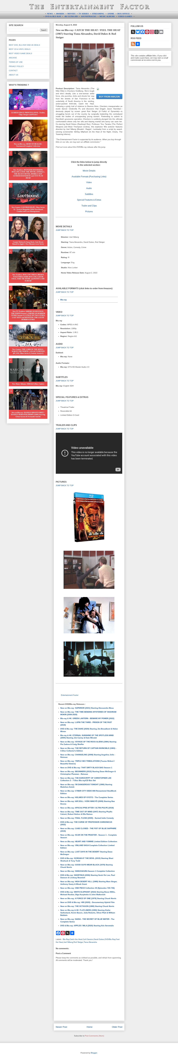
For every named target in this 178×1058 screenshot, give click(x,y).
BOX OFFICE (123, 14)
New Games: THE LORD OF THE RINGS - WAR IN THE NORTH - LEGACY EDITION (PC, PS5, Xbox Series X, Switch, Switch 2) (28, 351)
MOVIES (71, 14)
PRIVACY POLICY (16, 66)
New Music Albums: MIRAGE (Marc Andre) (28, 384)
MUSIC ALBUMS (107, 16)
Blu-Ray (66, 939)
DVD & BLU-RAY (53, 16)
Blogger (94, 1053)
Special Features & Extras (89, 200)
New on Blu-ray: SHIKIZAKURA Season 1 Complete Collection (87, 871)
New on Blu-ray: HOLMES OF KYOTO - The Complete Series (86, 797)
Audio (89, 188)
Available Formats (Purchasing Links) (89, 176)
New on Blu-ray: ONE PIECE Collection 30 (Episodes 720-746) (87, 888)
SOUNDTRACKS (88, 16)
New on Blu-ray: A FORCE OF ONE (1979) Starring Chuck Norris (88, 898)
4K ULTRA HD (71, 16)
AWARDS (60, 14)
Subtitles (89, 194)
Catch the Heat (76, 939)
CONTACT (13, 70)
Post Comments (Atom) (94, 1036)
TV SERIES (84, 14)
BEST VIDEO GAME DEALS (20, 53)
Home (89, 1027)
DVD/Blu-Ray (110, 939)
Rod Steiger (78, 942)
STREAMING (98, 14)
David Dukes (99, 939)
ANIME (110, 14)
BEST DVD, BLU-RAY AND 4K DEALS (24, 45)
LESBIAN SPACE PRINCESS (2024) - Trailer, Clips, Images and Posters (28, 114)
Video (89, 182)
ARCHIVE (13, 58)
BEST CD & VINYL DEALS (19, 49)
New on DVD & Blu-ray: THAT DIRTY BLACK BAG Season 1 (86, 768)
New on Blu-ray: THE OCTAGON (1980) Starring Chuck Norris (87, 906)
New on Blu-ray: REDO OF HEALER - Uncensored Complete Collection (28, 145)
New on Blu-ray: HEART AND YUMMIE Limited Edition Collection (88, 841)
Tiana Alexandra (90, 942)
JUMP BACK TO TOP (64, 230)
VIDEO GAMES (125, 16)
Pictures (89, 211)
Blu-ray (63, 300)
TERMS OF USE (16, 62)
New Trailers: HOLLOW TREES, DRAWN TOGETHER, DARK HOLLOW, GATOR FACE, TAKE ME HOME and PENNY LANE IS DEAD (28, 278)
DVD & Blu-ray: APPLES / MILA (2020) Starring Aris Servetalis (87, 926)
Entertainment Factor (69, 695)
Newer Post (61, 1027)
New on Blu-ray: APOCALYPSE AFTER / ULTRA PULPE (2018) (87, 808)
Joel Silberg (68, 942)
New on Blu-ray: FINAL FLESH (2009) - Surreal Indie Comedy (87, 818)
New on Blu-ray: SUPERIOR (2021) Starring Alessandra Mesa (87, 708)
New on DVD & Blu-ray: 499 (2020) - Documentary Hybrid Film (87, 902)
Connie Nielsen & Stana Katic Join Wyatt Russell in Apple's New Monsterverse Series (28, 243)
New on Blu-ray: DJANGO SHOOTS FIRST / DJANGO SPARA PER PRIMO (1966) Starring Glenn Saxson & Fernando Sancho (28, 415)
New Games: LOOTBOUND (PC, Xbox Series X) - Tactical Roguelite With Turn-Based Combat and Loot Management (28, 209)
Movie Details (89, 171)
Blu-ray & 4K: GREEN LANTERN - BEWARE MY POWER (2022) (87, 718)
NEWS (50, 14)
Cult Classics (88, 939)
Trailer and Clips (89, 206)
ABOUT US (13, 75)
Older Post (117, 1027)
